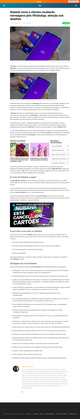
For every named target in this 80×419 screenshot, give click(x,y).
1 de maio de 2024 (27, 23)
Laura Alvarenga (16, 23)
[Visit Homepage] (39, 5)
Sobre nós (29, 414)
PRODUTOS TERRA (73, 1)
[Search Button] (76, 5)
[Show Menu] (4, 5)
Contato (41, 414)
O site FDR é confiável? (61, 414)
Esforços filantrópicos (50, 414)
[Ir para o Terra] (40, 1)
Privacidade (35, 414)
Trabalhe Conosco (73, 414)
